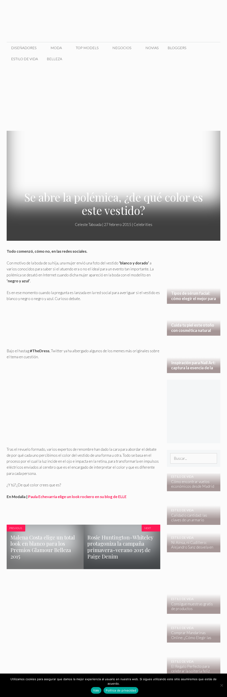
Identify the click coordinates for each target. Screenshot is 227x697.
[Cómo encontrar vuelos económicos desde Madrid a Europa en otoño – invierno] (191, 488)
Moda (56, 48)
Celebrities (143, 224)
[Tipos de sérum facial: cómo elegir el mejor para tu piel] (193, 300)
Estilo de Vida (24, 59)
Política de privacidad (121, 690)
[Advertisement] (113, 98)
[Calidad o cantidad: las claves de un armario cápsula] (191, 522)
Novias (152, 48)
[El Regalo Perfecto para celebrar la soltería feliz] (191, 673)
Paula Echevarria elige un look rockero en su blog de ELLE (77, 496)
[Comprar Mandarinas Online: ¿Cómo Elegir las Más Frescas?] (191, 639)
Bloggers (177, 48)
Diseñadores (24, 48)
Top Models (87, 48)
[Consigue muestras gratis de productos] (191, 610)
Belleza (54, 59)
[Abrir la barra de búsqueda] (213, 58)
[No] (221, 685)
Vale (96, 690)
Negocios (121, 48)
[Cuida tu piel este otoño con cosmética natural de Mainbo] (193, 332)
